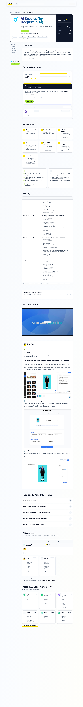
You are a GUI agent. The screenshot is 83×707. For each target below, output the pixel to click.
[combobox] (29, 4)
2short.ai (28, 552)
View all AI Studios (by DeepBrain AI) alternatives (33, 578)
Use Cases (58, 3)
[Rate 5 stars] (40, 97)
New (48, 3)
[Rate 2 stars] (30, 97)
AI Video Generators (17, 12)
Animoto (28, 548)
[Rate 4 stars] (37, 97)
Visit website (34, 31)
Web (70, 30)
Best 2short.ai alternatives (49, 580)
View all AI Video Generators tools (29, 625)
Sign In (72, 3)
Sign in (65, 91)
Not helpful (36, 115)
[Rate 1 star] (26, 97)
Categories (52, 3)
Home (11, 12)
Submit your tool (64, 3)
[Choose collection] (27, 31)
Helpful (28, 115)
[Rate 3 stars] (33, 97)
